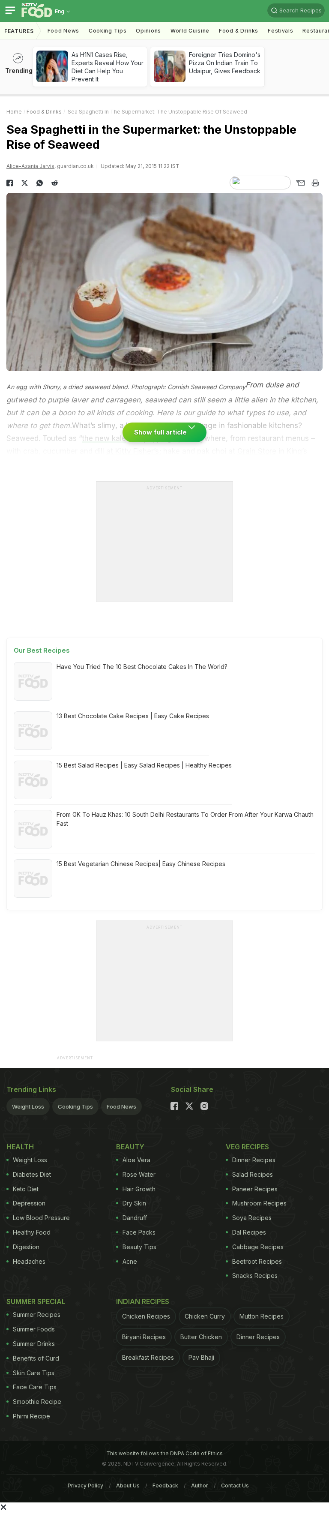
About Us (128, 1485)
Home (14, 111)
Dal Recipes (249, 1232)
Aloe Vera (136, 1159)
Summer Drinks (34, 1343)
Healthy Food (32, 1232)
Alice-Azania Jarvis (30, 166)
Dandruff (135, 1217)
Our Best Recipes (42, 650)
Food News (63, 30)
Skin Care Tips (33, 1372)
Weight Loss (28, 1106)
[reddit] (54, 183)
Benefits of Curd (36, 1358)
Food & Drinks (238, 30)
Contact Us (235, 1485)
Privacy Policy (85, 1485)
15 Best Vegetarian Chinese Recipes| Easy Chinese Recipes (141, 863)
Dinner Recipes (253, 1159)
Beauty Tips (139, 1246)
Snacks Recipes (255, 1275)
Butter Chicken (201, 1336)
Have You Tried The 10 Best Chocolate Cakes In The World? (142, 666)
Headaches (29, 1261)
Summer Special (36, 1301)
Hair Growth (139, 1189)
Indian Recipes (142, 1301)
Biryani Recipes (144, 1336)
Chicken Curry (205, 1316)
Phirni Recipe (31, 1416)
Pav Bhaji (201, 1357)
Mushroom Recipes (259, 1203)
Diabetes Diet (32, 1174)
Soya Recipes (252, 1217)
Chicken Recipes (146, 1316)
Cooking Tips (75, 1106)
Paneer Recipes (255, 1189)
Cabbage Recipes (258, 1246)
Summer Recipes (36, 1314)
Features (19, 31)
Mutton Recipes (261, 1316)
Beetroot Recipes (257, 1261)
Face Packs (139, 1232)
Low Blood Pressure (41, 1217)
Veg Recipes (247, 1146)
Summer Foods (34, 1329)
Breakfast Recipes (148, 1357)
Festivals (280, 30)
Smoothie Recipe (37, 1401)
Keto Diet (26, 1189)
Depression (29, 1203)
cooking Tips (107, 30)
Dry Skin (134, 1203)
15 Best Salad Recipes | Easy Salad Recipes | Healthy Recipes (144, 765)
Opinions (148, 30)
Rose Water (139, 1174)
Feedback (165, 1485)
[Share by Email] (300, 183)
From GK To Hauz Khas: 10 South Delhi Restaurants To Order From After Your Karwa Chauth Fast (185, 819)
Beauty (130, 1146)
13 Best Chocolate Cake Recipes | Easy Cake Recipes (133, 716)
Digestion (26, 1246)
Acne (130, 1261)
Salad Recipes (252, 1174)
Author (199, 1485)
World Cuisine (189, 30)
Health (20, 1146)
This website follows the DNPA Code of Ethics (164, 1453)
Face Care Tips (35, 1387)
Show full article (161, 432)
